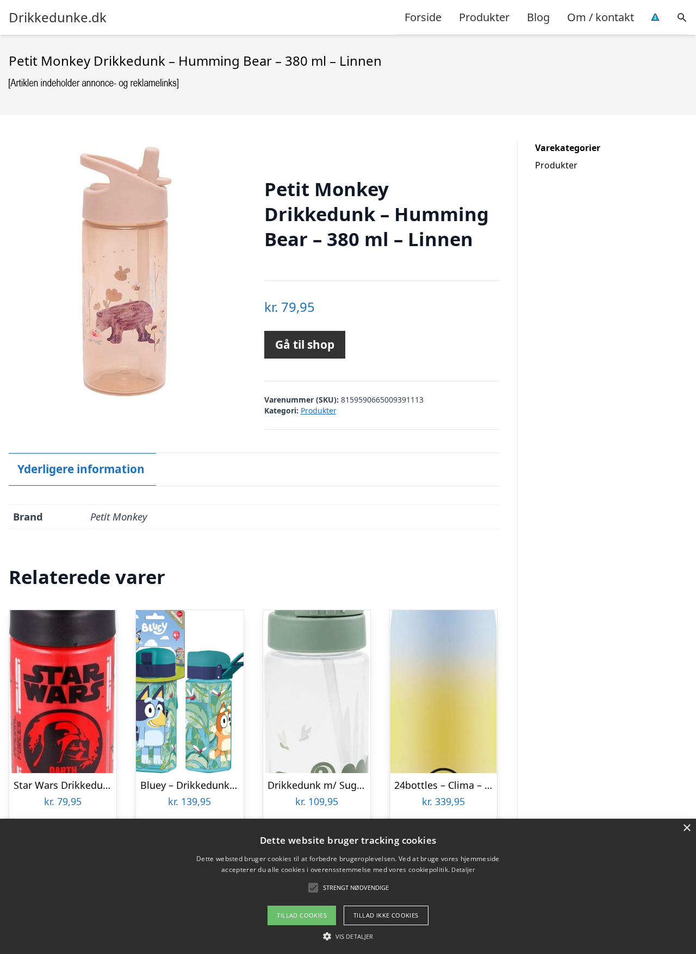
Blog (538, 17)
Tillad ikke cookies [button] (386, 915)
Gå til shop (304, 344)
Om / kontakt (600, 17)
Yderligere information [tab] (81, 468)
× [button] (686, 828)
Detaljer (462, 869)
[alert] (348, 886)
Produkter (484, 17)
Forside (423, 17)
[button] (348, 936)
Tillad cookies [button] (302, 915)
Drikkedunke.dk (58, 17)
